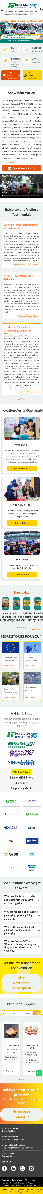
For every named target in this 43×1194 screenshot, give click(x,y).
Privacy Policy (30, 1180)
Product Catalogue (22, 1114)
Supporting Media (21, 788)
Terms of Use (17, 1180)
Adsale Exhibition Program (24, 1183)
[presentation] (1, 28)
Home (4, 1189)
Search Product (13, 1190)
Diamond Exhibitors (21, 777)
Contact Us (38, 1190)
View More (10, 162)
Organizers (21, 783)
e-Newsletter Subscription (21, 983)
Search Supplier (21, 1190)
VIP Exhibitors (21, 772)
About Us (5, 1180)
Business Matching (30, 1190)
